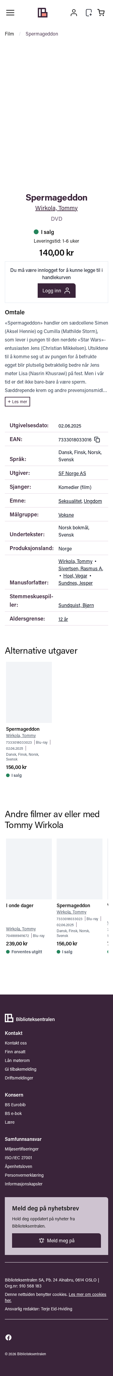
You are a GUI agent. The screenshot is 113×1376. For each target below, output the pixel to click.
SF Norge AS (72, 473)
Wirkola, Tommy (56, 208)
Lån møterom (17, 1060)
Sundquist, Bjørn (76, 605)
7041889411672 (17, 935)
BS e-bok (13, 1113)
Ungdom (93, 501)
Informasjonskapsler (23, 1184)
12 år (63, 619)
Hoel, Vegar (75, 575)
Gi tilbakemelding (20, 1069)
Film (9, 33)
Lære (9, 1122)
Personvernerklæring (24, 1175)
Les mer (19, 401)
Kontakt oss (16, 1043)
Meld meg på (60, 1240)
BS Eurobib (15, 1104)
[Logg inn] (74, 12)
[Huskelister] (89, 12)
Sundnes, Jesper (75, 583)
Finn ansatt (15, 1051)
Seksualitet (70, 501)
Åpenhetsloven (18, 1166)
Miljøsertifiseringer (22, 1149)
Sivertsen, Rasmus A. (80, 568)
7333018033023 (19, 742)
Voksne (66, 515)
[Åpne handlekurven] (101, 12)
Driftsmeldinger (19, 1078)
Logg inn (51, 290)
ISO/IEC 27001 (18, 1157)
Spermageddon (42, 33)
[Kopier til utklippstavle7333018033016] (97, 440)
